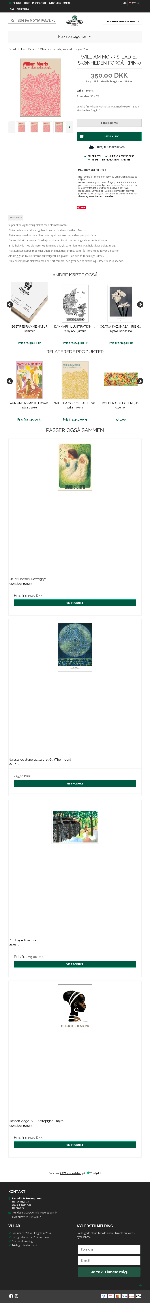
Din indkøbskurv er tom (120, 21)
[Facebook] (11, 1296)
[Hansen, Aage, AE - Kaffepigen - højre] (75, 1047)
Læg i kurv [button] (111, 136)
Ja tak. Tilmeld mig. (109, 1272)
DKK (124, 3)
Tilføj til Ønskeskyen (111, 147)
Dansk (135, 2)
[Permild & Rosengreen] (75, 20)
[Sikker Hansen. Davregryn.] (75, 505)
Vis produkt (74, 603)
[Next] (140, 304)
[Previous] (10, 304)
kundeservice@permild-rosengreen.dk (35, 1212)
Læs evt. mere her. (104, 196)
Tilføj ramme (109, 123)
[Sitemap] (140, 1284)
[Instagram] (16, 1296)
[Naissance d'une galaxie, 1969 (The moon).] (75, 686)
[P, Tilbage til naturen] (75, 866)
